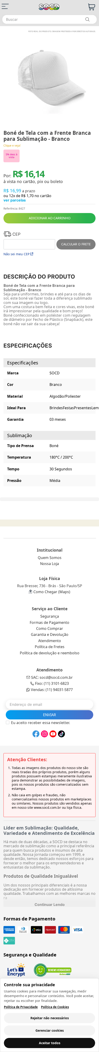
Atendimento (49, 640)
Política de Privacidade (21, 1007)
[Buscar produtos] (87, 19)
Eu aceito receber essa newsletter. (40, 723)
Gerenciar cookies (49, 1030)
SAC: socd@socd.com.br (52, 677)
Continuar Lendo (50, 904)
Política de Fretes (49, 646)
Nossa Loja (49, 563)
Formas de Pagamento (49, 622)
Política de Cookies (55, 1007)
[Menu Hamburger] (5, 6)
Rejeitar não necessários (49, 1018)
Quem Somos (49, 557)
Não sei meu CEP (16, 254)
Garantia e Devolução (49, 634)
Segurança (49, 616)
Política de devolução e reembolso (49, 652)
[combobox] (49, 19)
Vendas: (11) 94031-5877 (52, 689)
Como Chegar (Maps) (51, 591)
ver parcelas (14, 200)
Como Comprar (49, 628)
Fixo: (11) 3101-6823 (52, 683)
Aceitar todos (49, 1043)
